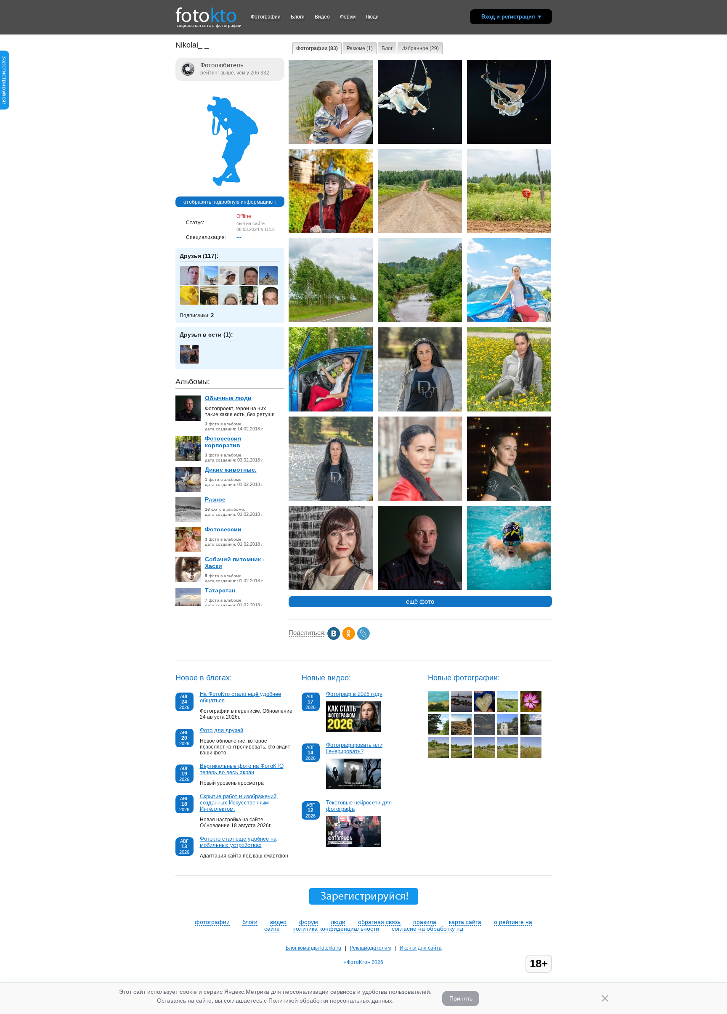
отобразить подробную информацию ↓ (229, 202)
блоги (249, 921)
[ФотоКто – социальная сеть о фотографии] (206, 12)
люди (338, 921)
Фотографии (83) (317, 48)
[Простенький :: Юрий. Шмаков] (530, 710)
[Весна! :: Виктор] (484, 756)
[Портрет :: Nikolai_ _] (509, 321)
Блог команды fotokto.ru (313, 948)
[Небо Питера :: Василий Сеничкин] (438, 710)
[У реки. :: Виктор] (438, 756)
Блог (387, 48)
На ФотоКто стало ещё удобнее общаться (240, 697)
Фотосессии (223, 529)
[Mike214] (193, 363)
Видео (322, 17)
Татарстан (220, 590)
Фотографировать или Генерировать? (354, 748)
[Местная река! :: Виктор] (461, 756)
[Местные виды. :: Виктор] (507, 756)
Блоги (298, 17)
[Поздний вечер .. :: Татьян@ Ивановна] (461, 710)
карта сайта (465, 921)
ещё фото (420, 601)
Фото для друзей (221, 730)
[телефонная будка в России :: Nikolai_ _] (509, 231)
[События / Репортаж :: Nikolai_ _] (331, 142)
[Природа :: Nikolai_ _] (331, 321)
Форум (348, 17)
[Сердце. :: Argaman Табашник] (484, 710)
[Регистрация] (4, 108)
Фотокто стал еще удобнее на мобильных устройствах (238, 842)
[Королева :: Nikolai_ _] (331, 231)
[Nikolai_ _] (229, 193)
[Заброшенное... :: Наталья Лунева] (438, 733)
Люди (372, 17)
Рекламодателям (370, 948)
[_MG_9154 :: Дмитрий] (461, 733)
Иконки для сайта (421, 948)
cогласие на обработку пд (427, 928)
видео (278, 921)
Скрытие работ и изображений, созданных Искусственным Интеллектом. (239, 802)
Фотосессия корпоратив (223, 442)
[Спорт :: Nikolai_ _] (509, 588)
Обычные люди (228, 398)
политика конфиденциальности (335, 928)
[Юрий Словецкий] (273, 284)
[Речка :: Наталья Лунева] (507, 710)
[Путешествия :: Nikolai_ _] (420, 231)
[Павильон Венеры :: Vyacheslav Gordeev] (507, 733)
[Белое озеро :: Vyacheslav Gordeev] (530, 733)
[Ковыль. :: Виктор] (530, 756)
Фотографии (266, 17)
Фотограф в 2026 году (354, 694)
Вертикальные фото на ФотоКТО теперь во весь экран (242, 769)
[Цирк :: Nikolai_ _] (420, 142)
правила (424, 921)
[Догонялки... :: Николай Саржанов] (484, 733)
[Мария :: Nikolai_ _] (331, 588)
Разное (215, 499)
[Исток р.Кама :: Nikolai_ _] (420, 321)
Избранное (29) (420, 48)
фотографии (212, 921)
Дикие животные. (231, 469)
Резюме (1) (360, 48)
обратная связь (379, 921)
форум (308, 921)
